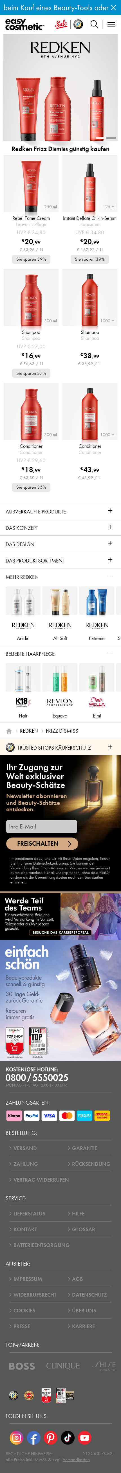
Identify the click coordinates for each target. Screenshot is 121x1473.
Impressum (28, 1279)
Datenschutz (89, 1295)
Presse (22, 1326)
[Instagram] (16, 1437)
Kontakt (25, 1229)
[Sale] (61, 24)
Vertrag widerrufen (41, 1180)
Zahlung (26, 1164)
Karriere (83, 1326)
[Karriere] (60, 916)
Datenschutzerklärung (50, 863)
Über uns (84, 1310)
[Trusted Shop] (78, 24)
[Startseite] (9, 731)
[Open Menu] (26, 24)
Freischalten (38, 844)
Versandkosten (76, 1460)
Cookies (24, 1310)
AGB (77, 1279)
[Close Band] (113, 7)
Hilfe (78, 1213)
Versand (25, 1148)
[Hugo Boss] (22, 1366)
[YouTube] (84, 1437)
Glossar (83, 1229)
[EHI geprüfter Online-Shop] (29, 1395)
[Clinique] (63, 1366)
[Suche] (94, 24)
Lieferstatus (29, 1213)
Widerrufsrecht (35, 1295)
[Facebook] (33, 1437)
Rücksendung (91, 1164)
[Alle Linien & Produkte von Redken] (60, 49)
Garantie (84, 1148)
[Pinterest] (50, 1437)
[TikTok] (67, 1437)
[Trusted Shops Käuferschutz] (13, 1395)
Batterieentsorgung (42, 1245)
